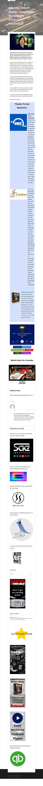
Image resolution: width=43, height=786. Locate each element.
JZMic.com (30, 189)
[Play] (22, 341)
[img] (22, 337)
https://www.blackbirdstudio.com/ (21, 395)
